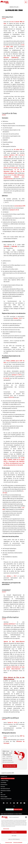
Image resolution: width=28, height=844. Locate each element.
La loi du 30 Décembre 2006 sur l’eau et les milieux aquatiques (14, 171)
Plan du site (3, 794)
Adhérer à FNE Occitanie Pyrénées (7, 778)
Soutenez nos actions (10, 766)
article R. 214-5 (14, 210)
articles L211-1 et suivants (11, 167)
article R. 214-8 (12, 722)
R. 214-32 (6, 378)
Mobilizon (14, 806)
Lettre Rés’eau (3, 782)
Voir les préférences (14, 839)
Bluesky (14, 803)
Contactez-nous (4, 776)
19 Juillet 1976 (18, 149)
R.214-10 (11, 397)
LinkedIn (21, 803)
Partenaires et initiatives (5, 790)
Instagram (7, 803)
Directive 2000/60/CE (11, 57)
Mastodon (17, 803)
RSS (1, 792)
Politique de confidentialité (17, 842)
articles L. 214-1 (12, 576)
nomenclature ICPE (19, 206)
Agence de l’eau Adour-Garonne (14, 641)
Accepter (14, 832)
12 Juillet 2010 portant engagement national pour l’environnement (14, 176)
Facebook (3, 803)
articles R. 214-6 (16, 374)
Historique (3, 786)
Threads (10, 803)
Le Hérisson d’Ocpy (4, 780)
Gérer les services (6, 828)
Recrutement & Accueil (5, 788)
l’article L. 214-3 (17, 318)
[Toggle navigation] (25, 2)
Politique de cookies (8, 842)
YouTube (24, 803)
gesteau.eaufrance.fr (10, 624)
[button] (26, 817)
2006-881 (6, 246)
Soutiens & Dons (4, 784)
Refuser (14, 835)
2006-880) (14, 246)
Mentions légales (4, 796)
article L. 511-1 (14, 155)
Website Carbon (18, 809)
